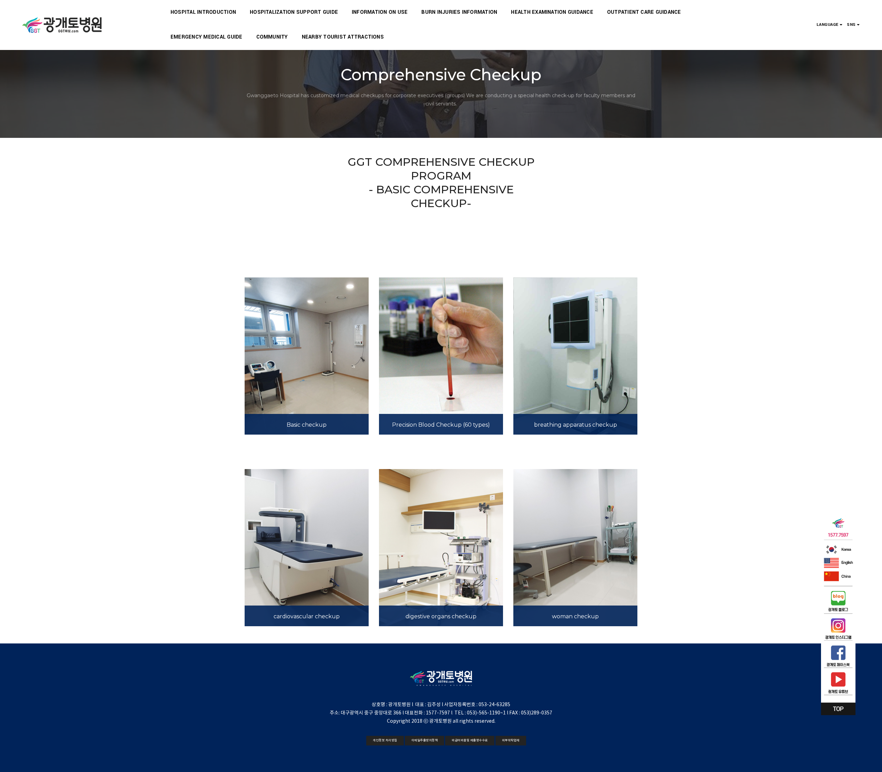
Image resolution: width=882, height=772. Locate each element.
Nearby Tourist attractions (343, 37)
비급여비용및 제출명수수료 (470, 740)
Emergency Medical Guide (207, 37)
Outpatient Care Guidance (644, 12)
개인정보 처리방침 (385, 740)
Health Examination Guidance (552, 12)
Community (272, 37)
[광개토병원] (62, 24)
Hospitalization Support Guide (294, 12)
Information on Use (380, 12)
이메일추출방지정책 (424, 740)
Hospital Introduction (203, 12)
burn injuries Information (459, 12)
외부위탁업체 (511, 740)
